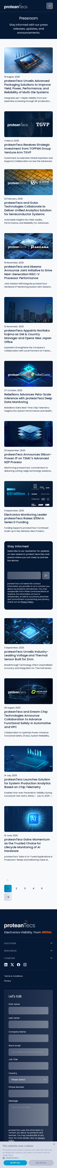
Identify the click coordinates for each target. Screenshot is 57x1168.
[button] (8, 880)
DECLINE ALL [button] (41, 1163)
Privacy (7, 981)
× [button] (54, 1144)
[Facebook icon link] (18, 964)
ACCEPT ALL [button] (15, 1163)
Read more (18, 1155)
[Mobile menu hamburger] (49, 6)
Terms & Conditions (13, 976)
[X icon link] (12, 964)
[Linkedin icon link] (5, 964)
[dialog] (28, 1154)
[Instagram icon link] (25, 964)
